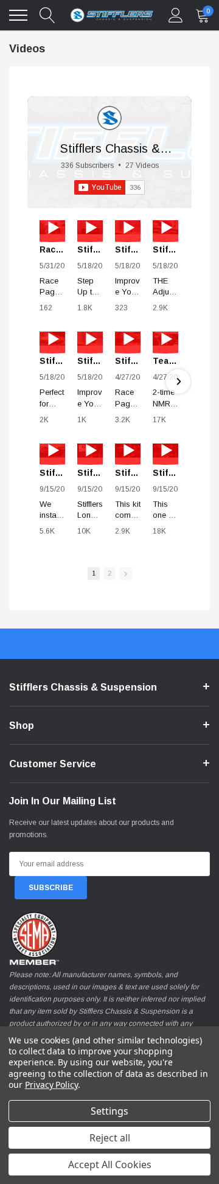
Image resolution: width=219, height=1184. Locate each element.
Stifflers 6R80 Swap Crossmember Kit (128, 473)
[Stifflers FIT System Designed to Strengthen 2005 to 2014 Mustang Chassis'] (90, 227)
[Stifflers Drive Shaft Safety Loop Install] (52, 451)
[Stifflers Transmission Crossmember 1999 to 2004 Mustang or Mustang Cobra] (165, 227)
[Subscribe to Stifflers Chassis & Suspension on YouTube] (109, 187)
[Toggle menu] (18, 15)
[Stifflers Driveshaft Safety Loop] (165, 451)
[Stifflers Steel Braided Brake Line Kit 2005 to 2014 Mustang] (90, 339)
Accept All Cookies (109, 1164)
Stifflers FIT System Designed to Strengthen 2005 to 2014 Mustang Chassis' (90, 249)
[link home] (112, 15)
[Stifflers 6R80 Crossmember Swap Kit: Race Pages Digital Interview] (128, 339)
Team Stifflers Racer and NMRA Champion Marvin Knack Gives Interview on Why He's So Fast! (165, 361)
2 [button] (109, 573)
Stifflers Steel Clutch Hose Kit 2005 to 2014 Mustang (128, 249)
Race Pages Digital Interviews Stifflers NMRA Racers (52, 249)
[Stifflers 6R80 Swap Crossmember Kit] (128, 451)
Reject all (109, 1137)
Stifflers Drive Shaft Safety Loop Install (52, 473)
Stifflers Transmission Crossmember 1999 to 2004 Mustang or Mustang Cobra (165, 249)
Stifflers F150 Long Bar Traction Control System (90, 473)
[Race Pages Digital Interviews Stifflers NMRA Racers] (52, 227)
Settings (109, 1111)
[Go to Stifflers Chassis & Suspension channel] (109, 118)
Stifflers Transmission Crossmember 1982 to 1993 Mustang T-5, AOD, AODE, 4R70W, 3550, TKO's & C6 (52, 361)
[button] (40, 381)
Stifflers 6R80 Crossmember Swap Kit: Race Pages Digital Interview (128, 361)
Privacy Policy (51, 1084)
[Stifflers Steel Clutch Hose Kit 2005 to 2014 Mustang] (128, 227)
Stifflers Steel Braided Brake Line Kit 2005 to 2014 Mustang (90, 361)
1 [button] (94, 573)
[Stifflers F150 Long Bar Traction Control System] (90, 451)
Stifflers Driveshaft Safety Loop (165, 473)
